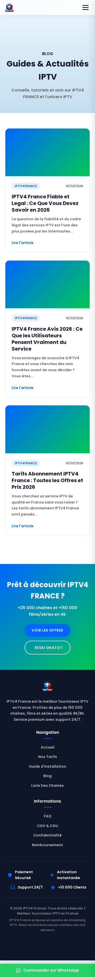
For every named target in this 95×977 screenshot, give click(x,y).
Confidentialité (47, 835)
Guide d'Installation (47, 766)
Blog (47, 775)
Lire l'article (22, 242)
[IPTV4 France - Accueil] (9, 7)
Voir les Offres (47, 630)
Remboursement (47, 844)
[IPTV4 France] (47, 686)
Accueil (47, 747)
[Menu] (85, 7)
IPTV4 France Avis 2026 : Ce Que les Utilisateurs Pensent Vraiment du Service (47, 338)
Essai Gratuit (49, 647)
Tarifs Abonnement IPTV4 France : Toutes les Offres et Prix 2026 (47, 480)
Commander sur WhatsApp (51, 970)
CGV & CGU (47, 825)
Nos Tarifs (47, 756)
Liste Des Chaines (47, 785)
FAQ (47, 816)
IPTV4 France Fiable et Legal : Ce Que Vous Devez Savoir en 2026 (45, 203)
